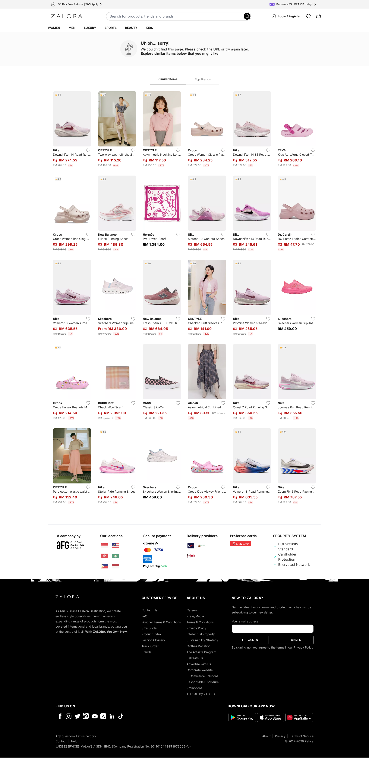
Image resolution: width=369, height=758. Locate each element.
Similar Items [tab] (167, 79)
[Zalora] (66, 16)
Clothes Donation (198, 646)
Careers (192, 610)
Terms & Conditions (200, 622)
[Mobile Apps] (103, 716)
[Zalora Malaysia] (115, 545)
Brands (146, 652)
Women (54, 28)
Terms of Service (301, 736)
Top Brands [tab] (203, 79)
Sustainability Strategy (202, 640)
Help (74, 741)
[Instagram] (68, 716)
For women (250, 639)
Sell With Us (195, 658)
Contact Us (149, 610)
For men (295, 639)
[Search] (247, 16)
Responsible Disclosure (203, 682)
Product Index (151, 634)
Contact (61, 741)
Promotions (194, 688)
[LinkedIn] (112, 716)
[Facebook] (60, 716)
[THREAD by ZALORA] (86, 716)
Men (72, 28)
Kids (149, 28)
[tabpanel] (184, 298)
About (266, 736)
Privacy (280, 736)
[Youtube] (94, 716)
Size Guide (149, 628)
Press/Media (195, 616)
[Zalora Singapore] (104, 545)
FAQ (144, 616)
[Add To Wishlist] (88, 150)
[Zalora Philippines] (104, 566)
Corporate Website (200, 670)
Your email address (245, 621)
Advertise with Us (199, 664)
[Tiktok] (148, 716)
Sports (111, 28)
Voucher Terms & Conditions (161, 622)
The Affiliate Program (201, 652)
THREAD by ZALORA (201, 694)
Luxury (90, 28)
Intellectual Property (201, 634)
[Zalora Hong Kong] (104, 556)
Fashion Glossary (153, 640)
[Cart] (318, 16)
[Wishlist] (308, 16)
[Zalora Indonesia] (115, 566)
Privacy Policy (196, 628)
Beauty (131, 28)
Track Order (150, 646)
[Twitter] (77, 716)
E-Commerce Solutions (202, 676)
